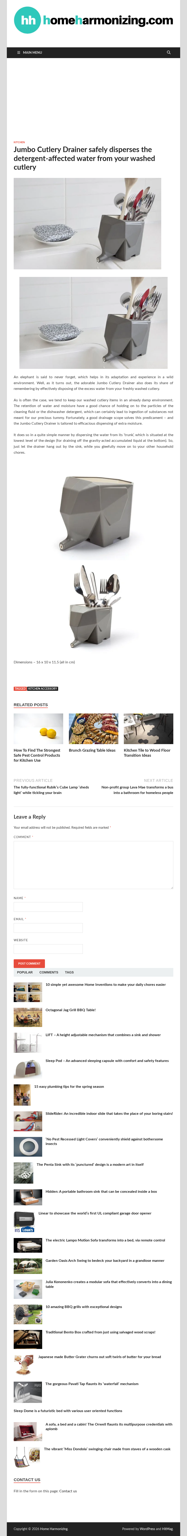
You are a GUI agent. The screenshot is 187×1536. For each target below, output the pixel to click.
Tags (69, 972)
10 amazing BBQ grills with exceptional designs (84, 1307)
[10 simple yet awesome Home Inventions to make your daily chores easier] (28, 985)
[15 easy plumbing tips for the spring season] (22, 1087)
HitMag (167, 1529)
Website (21, 940)
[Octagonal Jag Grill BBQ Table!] (28, 1010)
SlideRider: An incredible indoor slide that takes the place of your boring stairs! (109, 1113)
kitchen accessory (42, 688)
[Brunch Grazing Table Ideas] (93, 730)
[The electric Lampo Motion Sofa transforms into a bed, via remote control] (28, 1241)
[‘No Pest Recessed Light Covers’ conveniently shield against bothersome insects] (28, 1140)
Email (20, 919)
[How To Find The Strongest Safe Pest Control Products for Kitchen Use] (38, 730)
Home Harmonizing (54, 1529)
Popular (25, 972)
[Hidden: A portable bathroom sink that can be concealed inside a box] (28, 1192)
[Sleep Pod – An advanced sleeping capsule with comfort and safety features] (28, 1061)
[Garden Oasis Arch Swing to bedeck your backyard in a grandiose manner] (28, 1261)
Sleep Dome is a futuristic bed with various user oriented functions (68, 1411)
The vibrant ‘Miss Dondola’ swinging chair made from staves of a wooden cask (107, 1449)
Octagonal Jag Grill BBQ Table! (71, 1010)
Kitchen (19, 142)
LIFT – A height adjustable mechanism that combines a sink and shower (103, 1035)
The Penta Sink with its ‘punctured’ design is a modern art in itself (90, 1164)
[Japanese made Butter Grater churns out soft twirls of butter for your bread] (24, 1357)
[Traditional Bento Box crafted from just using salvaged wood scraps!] (28, 1333)
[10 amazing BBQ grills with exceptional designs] (28, 1307)
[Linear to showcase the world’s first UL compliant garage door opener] (24, 1214)
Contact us (68, 1491)
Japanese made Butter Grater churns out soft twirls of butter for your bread (99, 1357)
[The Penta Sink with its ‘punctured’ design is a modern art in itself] (23, 1165)
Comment (24, 837)
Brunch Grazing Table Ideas (92, 750)
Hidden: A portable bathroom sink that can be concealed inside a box (101, 1191)
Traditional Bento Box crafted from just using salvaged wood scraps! (101, 1332)
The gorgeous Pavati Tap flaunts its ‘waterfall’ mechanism (91, 1384)
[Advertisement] (93, 99)
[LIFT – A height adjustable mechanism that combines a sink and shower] (28, 1035)
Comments (48, 972)
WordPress (147, 1529)
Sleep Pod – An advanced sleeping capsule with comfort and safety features (107, 1061)
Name (20, 898)
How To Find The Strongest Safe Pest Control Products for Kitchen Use (37, 755)
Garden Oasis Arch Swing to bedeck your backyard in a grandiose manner (105, 1261)
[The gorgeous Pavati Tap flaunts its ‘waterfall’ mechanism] (28, 1384)
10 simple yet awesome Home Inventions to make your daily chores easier (106, 984)
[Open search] (168, 52)
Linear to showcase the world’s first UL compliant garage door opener (95, 1213)
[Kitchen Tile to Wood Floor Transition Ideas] (148, 730)
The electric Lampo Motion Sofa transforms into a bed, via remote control (105, 1240)
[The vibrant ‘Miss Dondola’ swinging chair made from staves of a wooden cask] (27, 1449)
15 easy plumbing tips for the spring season (69, 1086)
